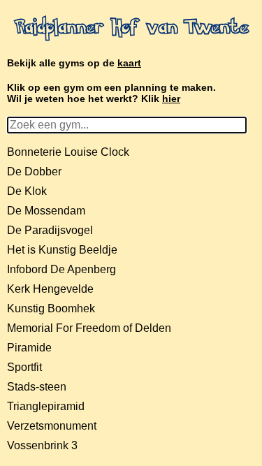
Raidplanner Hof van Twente (131, 29)
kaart (129, 62)
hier (171, 98)
